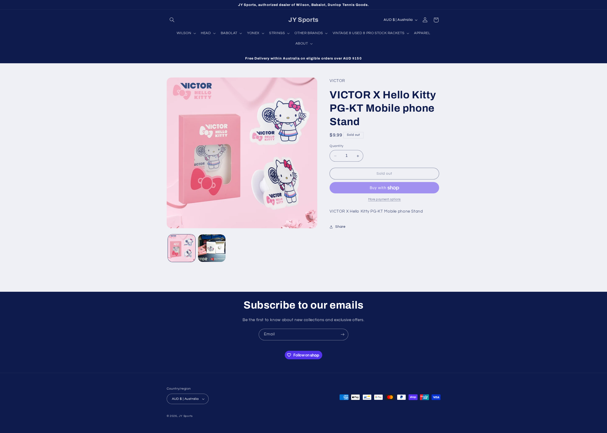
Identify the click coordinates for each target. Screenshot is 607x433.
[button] (172, 19)
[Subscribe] (342, 334)
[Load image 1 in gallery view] (182, 248)
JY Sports (186, 416)
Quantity (336, 146)
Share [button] (340, 227)
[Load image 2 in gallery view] (212, 248)
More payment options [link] (384, 199)
